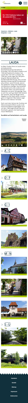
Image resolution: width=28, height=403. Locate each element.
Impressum (14, 391)
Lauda (9, 32)
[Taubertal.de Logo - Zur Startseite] (6, 3)
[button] (3, 52)
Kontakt (14, 382)
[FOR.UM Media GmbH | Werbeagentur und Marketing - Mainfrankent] (14, 17)
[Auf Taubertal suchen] (20, 3)
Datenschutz (14, 395)
